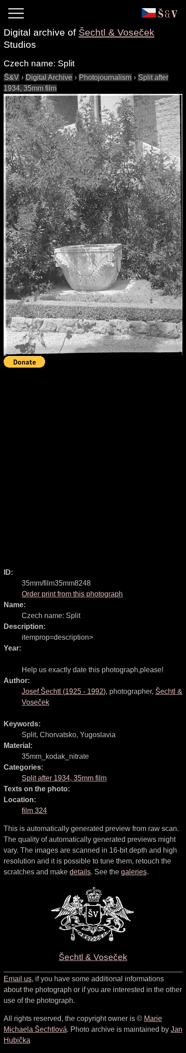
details (80, 872)
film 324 (34, 810)
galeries (134, 872)
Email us (18, 979)
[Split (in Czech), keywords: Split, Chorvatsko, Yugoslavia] (93, 225)
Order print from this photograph (72, 594)
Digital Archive (49, 77)
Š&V (11, 77)
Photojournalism (105, 77)
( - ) (64, 691)
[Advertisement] (93, 464)
